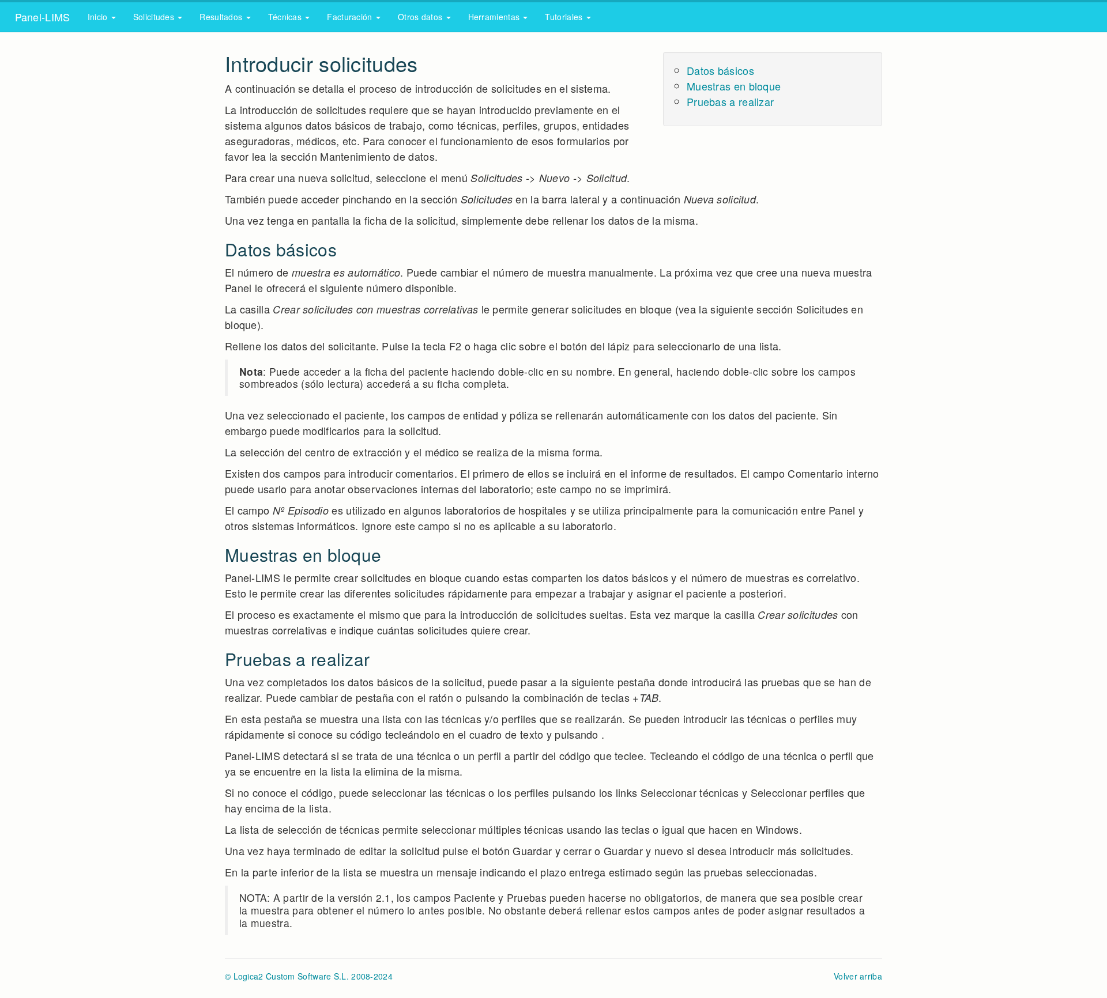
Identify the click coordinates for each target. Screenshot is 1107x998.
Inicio (99, 16)
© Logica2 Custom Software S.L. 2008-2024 (309, 976)
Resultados (221, 16)
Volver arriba (858, 976)
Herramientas (495, 16)
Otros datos (421, 16)
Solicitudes (155, 16)
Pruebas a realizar (730, 101)
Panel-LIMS (39, 16)
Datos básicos (720, 70)
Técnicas (286, 16)
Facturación (351, 16)
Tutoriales (565, 16)
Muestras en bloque (734, 85)
